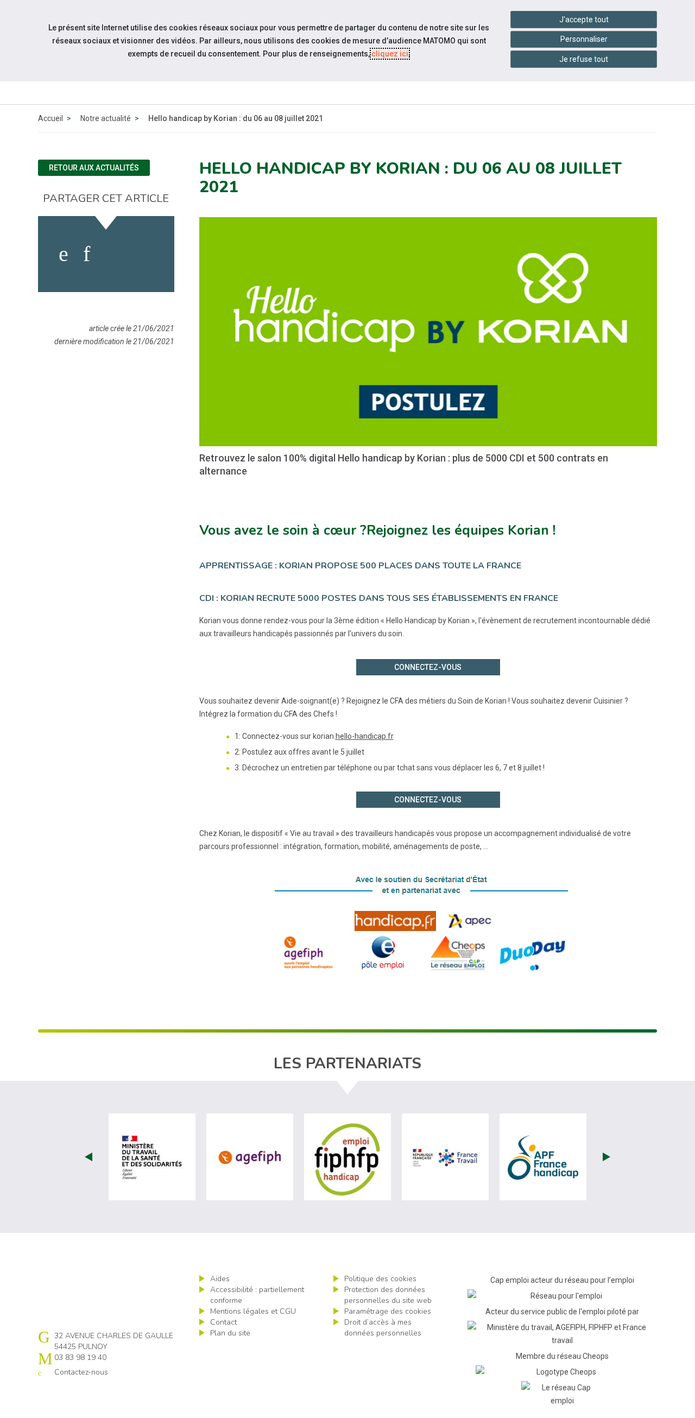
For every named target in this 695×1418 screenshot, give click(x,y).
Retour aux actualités (94, 167)
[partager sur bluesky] (145, 254)
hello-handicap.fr (365, 736)
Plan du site (230, 1333)
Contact (223, 1322)
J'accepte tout (584, 19)
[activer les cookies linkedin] (87, 254)
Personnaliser (584, 39)
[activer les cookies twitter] (113, 254)
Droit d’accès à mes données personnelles (382, 1327)
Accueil (50, 118)
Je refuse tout (583, 59)
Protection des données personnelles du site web (388, 1295)
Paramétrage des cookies (387, 1311)
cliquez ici (389, 53)
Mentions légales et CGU (253, 1311)
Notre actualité (105, 118)
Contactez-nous (81, 1372)
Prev (88, 1156)
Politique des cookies (380, 1279)
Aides (220, 1279)
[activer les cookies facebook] (63, 254)
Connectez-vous (428, 667)
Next (606, 1156)
